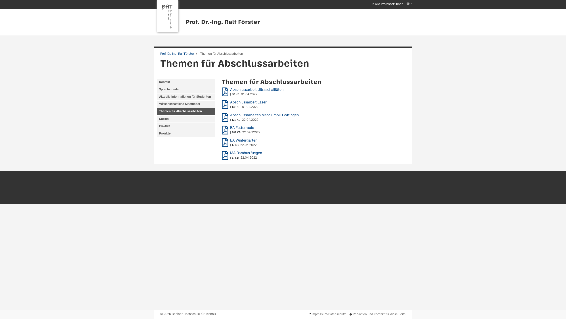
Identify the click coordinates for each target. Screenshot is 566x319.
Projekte (165, 133)
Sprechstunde (169, 89)
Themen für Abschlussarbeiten (180, 111)
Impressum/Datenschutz (329, 314)
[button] (408, 4)
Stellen (164, 119)
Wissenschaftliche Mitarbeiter (179, 104)
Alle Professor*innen (389, 4)
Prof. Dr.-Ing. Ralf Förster (223, 22)
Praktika (164, 126)
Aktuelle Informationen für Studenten (185, 96)
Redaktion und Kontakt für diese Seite (379, 314)
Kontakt (164, 82)
